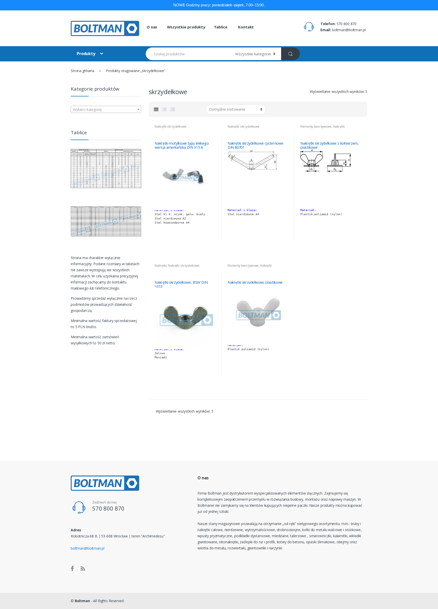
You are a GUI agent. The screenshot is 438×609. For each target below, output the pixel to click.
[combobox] (106, 109)
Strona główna (82, 70)
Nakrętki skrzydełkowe (170, 126)
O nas (152, 26)
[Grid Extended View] (156, 109)
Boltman (82, 600)
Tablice (220, 26)
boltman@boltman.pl (87, 548)
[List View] (164, 109)
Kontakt (245, 26)
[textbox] (106, 109)
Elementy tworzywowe (315, 126)
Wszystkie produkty (186, 26)
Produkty (86, 53)
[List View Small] (172, 109)
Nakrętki (160, 265)
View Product (210, 242)
